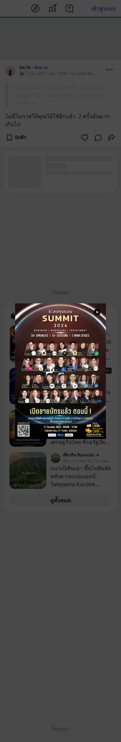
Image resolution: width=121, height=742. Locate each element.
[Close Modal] (97, 312)
